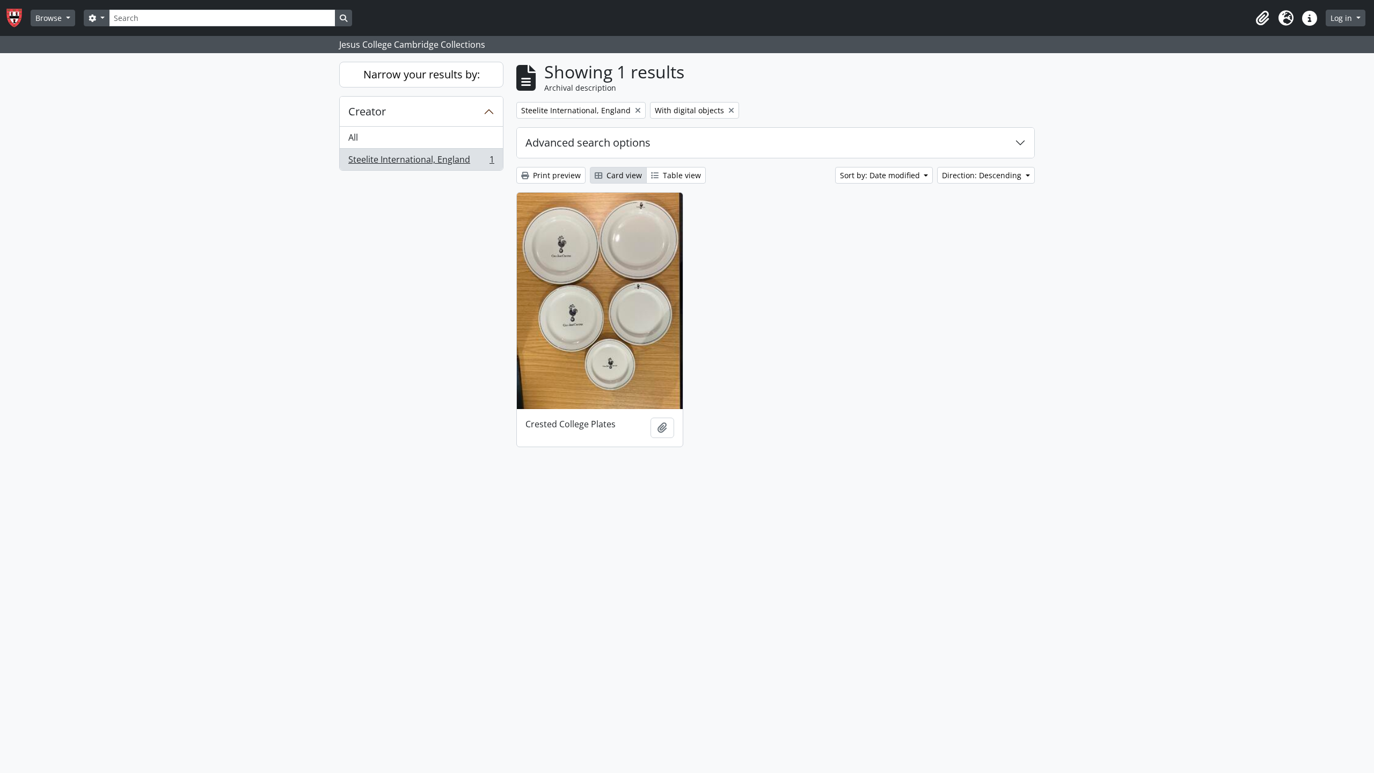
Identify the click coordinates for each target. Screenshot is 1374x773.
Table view (681, 175)
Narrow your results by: (421, 74)
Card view (623, 175)
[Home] (18, 18)
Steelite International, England (421, 162)
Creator (367, 111)
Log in (1342, 18)
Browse (49, 18)
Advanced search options (588, 142)
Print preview (556, 175)
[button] (1262, 18)
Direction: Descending (983, 175)
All (353, 137)
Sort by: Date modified (881, 175)
